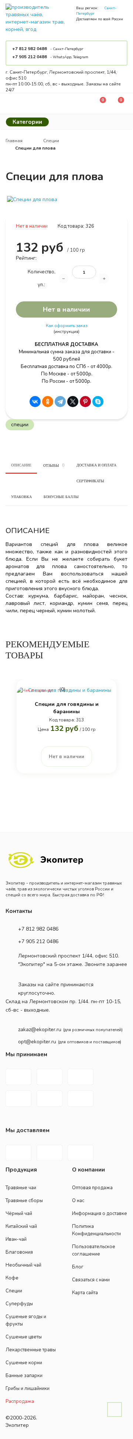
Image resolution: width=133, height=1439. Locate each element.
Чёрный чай (19, 1213)
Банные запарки (24, 1375)
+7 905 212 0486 (29, 57)
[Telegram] (60, 401)
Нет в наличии (66, 309)
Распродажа (20, 1401)
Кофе (12, 1278)
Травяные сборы (24, 1200)
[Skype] (97, 401)
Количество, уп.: (41, 278)
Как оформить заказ (66, 326)
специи (19, 424)
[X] (72, 401)
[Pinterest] (85, 401)
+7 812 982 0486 (29, 49)
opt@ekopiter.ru (37, 1041)
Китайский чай (21, 1226)
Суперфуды (19, 1303)
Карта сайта (85, 1292)
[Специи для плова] (66, 200)
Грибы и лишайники (28, 1388)
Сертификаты (90, 481)
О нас (78, 1200)
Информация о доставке (99, 1213)
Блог (77, 1267)
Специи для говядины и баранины (67, 708)
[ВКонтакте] (35, 401)
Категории (27, 122)
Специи (14, 1291)
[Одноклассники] (47, 401)
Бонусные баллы (61, 497)
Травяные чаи (21, 1187)
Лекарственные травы (31, 1350)
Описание (21, 465)
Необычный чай (23, 1265)
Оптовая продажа (92, 1187)
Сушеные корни (24, 1362)
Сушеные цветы (24, 1337)
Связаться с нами (91, 1280)
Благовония (19, 1252)
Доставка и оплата (96, 465)
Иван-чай (16, 1239)
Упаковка (21, 497)
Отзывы (54, 465)
